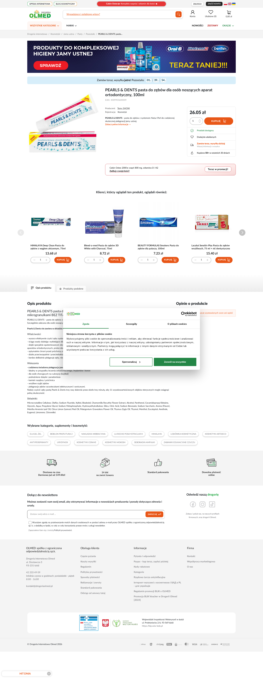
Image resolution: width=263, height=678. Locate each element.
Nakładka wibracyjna (93, 434)
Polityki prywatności (63, 530)
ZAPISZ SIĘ (153, 514)
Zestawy (212, 26)
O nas (190, 567)
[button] (242, 232)
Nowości (197, 26)
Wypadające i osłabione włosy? (83, 14)
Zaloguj (197, 4)
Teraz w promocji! (218, 169)
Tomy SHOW (123, 108)
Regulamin (86, 567)
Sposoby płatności (90, 577)
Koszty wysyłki (88, 562)
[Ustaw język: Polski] (225, 4)
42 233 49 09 (33, 572)
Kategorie (139, 572)
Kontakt (191, 556)
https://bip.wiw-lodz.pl (152, 626)
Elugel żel (35, 434)
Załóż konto (214, 4)
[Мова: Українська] (234, 4)
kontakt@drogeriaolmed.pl (39, 586)
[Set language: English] (229, 4)
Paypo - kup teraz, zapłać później (151, 562)
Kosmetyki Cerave (86, 442)
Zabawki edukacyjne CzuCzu (179, 442)
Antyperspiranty (39, 442)
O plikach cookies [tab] (177, 324)
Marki (70, 26)
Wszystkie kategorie (43, 26)
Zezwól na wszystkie (175, 362)
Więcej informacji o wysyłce (208, 146)
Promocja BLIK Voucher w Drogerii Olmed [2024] (155, 598)
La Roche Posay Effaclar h (128, 434)
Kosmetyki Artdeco (215, 434)
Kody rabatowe (142, 567)
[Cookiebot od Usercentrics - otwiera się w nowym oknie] (183, 314)
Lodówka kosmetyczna (183, 434)
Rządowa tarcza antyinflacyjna (149, 577)
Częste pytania (88, 556)
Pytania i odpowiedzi (145, 556)
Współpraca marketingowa (201, 562)
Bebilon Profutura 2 (61, 434)
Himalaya (157, 434)
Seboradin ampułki (144, 442)
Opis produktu (43, 288)
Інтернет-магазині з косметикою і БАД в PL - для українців (157, 584)
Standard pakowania (91, 588)
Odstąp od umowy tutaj (93, 593)
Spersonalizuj (129, 362)
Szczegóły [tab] (131, 324)
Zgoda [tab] (85, 324)
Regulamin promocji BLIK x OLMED (152, 591)
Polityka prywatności (91, 572)
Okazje (226, 26)
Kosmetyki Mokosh (115, 442)
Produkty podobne (73, 289)
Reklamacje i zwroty (91, 583)
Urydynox (62, 442)
